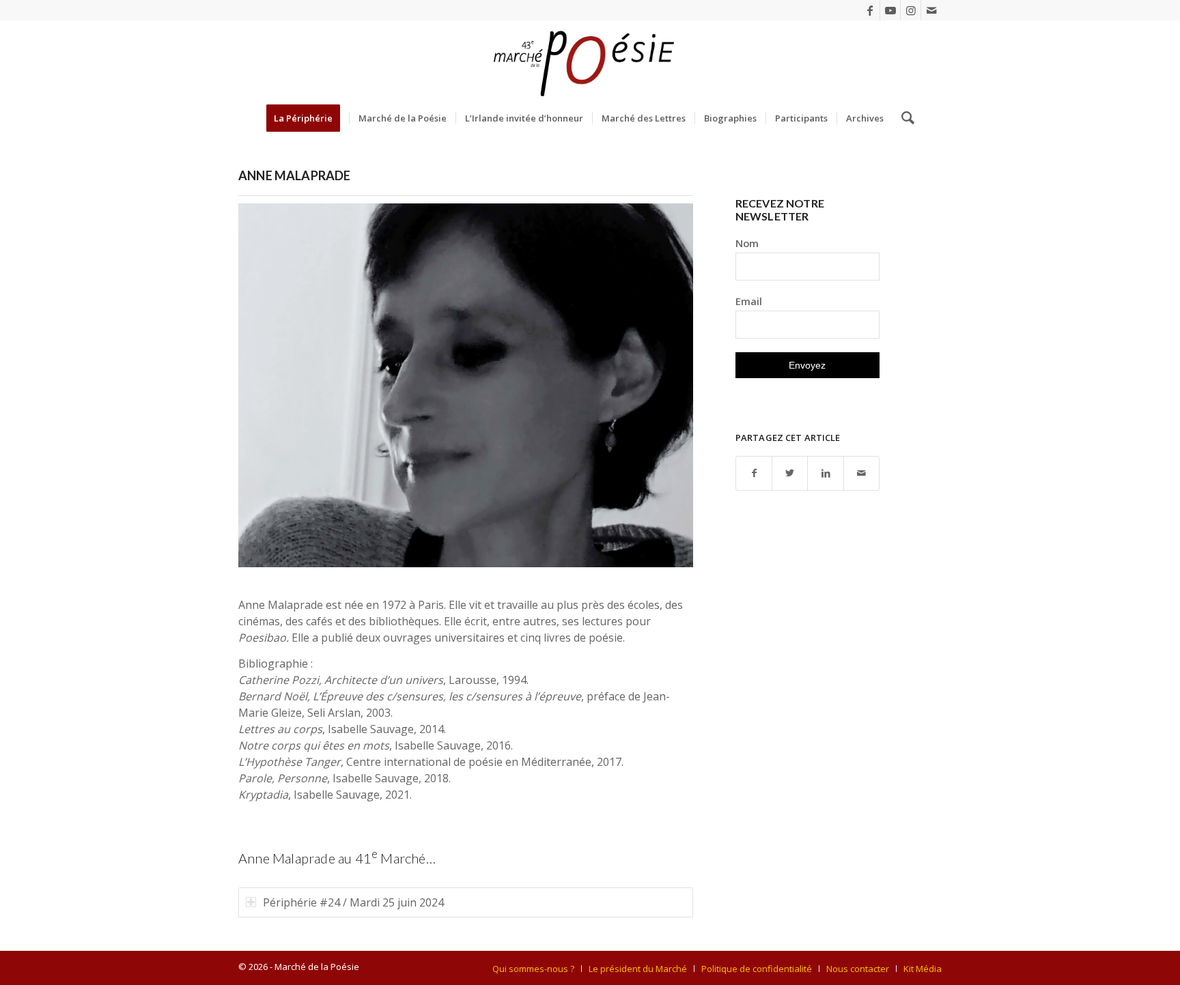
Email (748, 301)
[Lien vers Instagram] (911, 10)
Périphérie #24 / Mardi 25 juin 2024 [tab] (353, 902)
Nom (747, 243)
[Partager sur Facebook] (754, 473)
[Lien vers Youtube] (890, 10)
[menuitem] (307, 118)
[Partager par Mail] (861, 473)
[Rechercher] (903, 118)
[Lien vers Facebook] (870, 10)
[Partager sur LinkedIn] (825, 473)
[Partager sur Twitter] (789, 473)
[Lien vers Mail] (931, 10)
